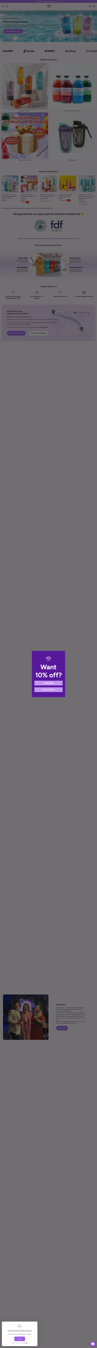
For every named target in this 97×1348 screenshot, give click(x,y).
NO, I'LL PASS (48, 690)
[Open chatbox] (92, 1344)
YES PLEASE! (48, 683)
